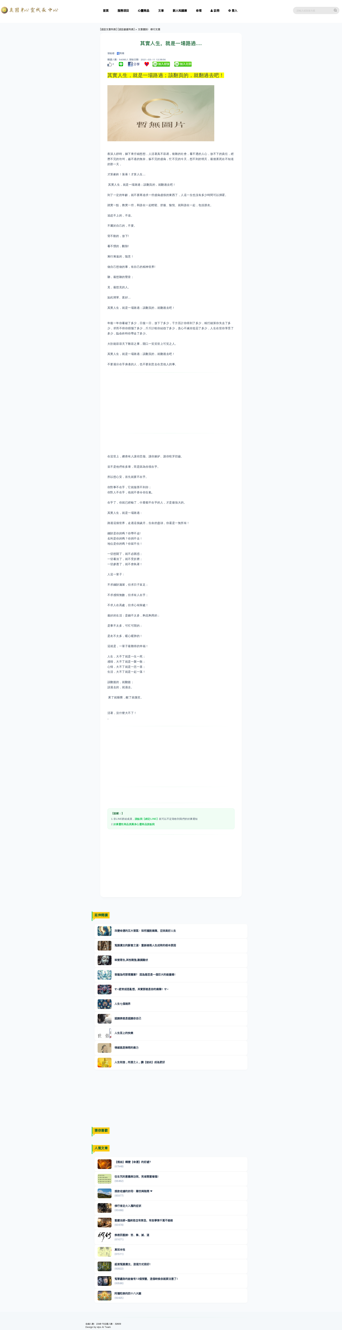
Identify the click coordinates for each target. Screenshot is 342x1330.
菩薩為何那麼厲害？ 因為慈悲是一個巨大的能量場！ (146, 974)
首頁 (106, 10)
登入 (234, 10)
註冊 (216, 10)
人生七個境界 (123, 1004)
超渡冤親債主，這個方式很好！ (133, 1264)
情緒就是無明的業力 (127, 1047)
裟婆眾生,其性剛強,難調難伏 (131, 960)
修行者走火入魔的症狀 (128, 1206)
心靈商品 (143, 10)
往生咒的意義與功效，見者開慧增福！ (137, 1176)
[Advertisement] (171, 403)
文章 (161, 10)
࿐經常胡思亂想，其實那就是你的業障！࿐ (142, 989)
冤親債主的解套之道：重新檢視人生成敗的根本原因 (145, 945)
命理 (199, 10)
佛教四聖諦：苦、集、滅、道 (132, 1235)
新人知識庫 (180, 10)
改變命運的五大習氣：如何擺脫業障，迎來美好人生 (145, 931)
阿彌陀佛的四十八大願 (128, 1293)
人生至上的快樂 (124, 1033)
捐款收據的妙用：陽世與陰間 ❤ (133, 1191)
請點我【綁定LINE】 (147, 818)
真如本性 (120, 1249)
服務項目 (123, 10)
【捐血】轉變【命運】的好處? (133, 1162)
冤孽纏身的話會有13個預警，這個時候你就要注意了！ (147, 1279)
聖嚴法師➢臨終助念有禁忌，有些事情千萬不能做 (144, 1220)
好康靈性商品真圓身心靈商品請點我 (134, 824)
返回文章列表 (108, 29)
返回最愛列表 (126, 29)
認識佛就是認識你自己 (128, 1018)
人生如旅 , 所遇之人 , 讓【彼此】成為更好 (140, 1062)
